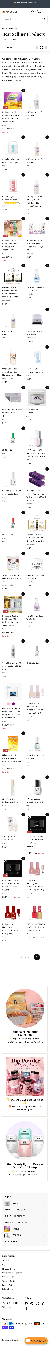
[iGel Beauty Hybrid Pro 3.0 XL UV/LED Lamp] (25, 1140)
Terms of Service (9, 1281)
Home (4, 28)
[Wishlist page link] (26, 12)
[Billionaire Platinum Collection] (25, 1008)
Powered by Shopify (10, 1340)
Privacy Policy (7, 1285)
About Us (5, 1261)
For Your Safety (8, 1277)
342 (30, 957)
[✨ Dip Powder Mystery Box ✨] (25, 1076)
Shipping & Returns (10, 1269)
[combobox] (25, 19)
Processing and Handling (12, 1273)
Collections (13, 28)
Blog (4, 1265)
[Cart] (39, 12)
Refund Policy (7, 1289)
